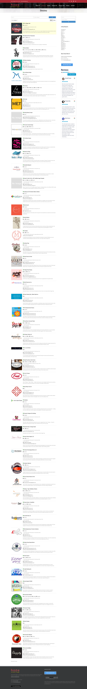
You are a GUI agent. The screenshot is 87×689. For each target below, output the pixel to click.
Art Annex (26, 85)
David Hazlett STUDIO (28, 581)
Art (37, 49)
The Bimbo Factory (27, 138)
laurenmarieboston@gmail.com (29, 275)
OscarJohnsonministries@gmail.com (30, 482)
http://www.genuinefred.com (29, 380)
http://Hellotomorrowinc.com (29, 289)
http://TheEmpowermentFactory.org (30, 314)
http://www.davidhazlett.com (29, 588)
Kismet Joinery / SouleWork (29, 502)
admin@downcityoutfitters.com (29, 653)
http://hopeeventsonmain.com (29, 263)
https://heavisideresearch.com (29, 172)
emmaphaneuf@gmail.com (28, 575)
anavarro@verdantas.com (28, 405)
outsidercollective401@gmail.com (29, 469)
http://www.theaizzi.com (28, 131)
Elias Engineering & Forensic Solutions (31, 529)
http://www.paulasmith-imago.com (29, 185)
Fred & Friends (27, 373)
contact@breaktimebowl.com (29, 365)
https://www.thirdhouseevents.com (29, 145)
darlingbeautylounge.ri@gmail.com (30, 117)
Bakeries (62, 33)
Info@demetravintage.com (28, 613)
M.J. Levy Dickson (27, 347)
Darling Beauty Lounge (28, 112)
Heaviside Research (27, 165)
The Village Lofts (27, 23)
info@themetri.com (27, 105)
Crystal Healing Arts (27, 569)
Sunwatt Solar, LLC (27, 515)
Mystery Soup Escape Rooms (29, 542)
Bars (24, 361)
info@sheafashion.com (27, 52)
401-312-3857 (15, 680)
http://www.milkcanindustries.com (29, 67)
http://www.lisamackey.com (28, 79)
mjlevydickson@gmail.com (28, 352)
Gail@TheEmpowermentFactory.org (30, 313)
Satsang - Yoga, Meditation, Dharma (30, 488)
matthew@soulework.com (28, 508)
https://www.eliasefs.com (28, 536)
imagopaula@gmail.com (28, 184)
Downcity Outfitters (27, 648)
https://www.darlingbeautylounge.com (30, 118)
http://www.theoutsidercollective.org (30, 470)
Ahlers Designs (26, 621)
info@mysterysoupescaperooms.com (30, 548)
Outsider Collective (27, 463)
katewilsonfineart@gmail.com (29, 392)
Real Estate (63, 43)
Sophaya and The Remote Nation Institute (32, 191)
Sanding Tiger (26, 243)
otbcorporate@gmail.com (28, 41)
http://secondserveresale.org (28, 601)
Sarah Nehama (26, 217)
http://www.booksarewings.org (29, 158)
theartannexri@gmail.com (28, 91)
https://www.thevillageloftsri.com (29, 29)
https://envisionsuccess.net (28, 457)
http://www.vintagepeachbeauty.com (30, 276)
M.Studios (26, 230)
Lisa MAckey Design (27, 72)
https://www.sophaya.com (28, 198)
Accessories (63, 29)
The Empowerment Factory (29, 307)
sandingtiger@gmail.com (28, 249)
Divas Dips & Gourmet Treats (29, 321)
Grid (55, 20)
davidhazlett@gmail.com (28, 587)
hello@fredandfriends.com (28, 379)
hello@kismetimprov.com (28, 561)
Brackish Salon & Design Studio (30, 426)
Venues (36, 87)
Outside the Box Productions (29, 35)
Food (25, 322)
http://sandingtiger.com (28, 250)
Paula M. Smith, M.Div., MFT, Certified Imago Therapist (34, 178)
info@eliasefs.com (27, 534)
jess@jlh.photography (27, 442)
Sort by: (14, 20)
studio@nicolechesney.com (28, 300)
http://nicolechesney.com (28, 301)
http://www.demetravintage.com (29, 615)
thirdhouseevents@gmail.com (29, 144)
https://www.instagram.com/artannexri (30, 92)
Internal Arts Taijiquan (28, 634)
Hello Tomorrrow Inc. (28, 282)
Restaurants (63, 46)
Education (34, 49)
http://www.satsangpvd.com (28, 496)
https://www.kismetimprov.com (29, 562)
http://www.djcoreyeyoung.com (29, 42)
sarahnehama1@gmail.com (28, 223)
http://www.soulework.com (28, 509)
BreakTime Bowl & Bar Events (29, 360)
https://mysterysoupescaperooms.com (30, 549)
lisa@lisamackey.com (27, 78)
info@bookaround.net (27, 210)
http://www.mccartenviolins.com (29, 341)
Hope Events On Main (28, 256)
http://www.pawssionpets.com (29, 420)
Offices (25, 37)
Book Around (26, 205)
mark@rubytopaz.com (27, 640)
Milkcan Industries (27, 60)
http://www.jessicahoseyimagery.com (30, 443)
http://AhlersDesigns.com (28, 628)
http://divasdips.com (27, 328)
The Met (25, 99)
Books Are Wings (27, 151)
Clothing (44, 49)
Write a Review (72, 74)
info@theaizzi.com (27, 130)
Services (28, 37)
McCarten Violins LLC (28, 334)
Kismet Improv (26, 555)
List (51, 20)
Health (33, 180)
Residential (25, 25)
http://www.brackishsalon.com (29, 431)
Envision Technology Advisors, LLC (30, 449)
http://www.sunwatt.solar (28, 522)
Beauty (41, 49)
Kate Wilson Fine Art (28, 386)
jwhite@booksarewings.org (28, 157)
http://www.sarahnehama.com (29, 224)
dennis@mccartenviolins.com (29, 340)
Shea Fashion (26, 47)
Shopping (25, 62)
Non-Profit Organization (28, 49)
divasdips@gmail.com (27, 327)
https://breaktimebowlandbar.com (29, 367)
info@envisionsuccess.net (28, 455)
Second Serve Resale (28, 594)
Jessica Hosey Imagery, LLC (29, 436)
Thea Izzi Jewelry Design (28, 124)
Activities (40, 87)
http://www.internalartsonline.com (29, 641)
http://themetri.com (27, 106)
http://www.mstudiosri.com (28, 235)
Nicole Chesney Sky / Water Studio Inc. (31, 294)
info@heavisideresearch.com (28, 170)
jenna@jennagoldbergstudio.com (29, 66)
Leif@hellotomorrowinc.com (28, 288)
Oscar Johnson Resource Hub (29, 476)
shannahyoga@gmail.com (28, 494)
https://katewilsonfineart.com (29, 393)
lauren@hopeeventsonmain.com (29, 262)
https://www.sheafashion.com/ (29, 53)
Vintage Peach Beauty (28, 269)
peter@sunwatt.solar (27, 521)
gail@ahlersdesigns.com (28, 627)
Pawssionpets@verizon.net (28, 419)
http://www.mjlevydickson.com (29, 353)
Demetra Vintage (27, 608)
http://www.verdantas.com (28, 407)
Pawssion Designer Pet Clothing (30, 413)
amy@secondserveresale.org (28, 600)
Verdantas (26, 400)
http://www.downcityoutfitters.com (29, 655)
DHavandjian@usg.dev (24, 1)
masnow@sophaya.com (28, 197)
